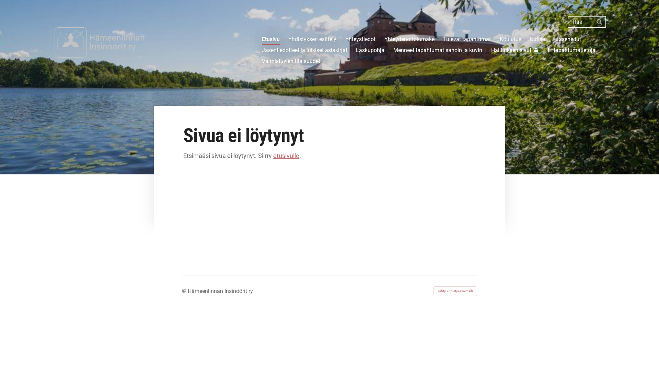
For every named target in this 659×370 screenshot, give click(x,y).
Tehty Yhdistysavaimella (455, 291)
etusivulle (286, 155)
